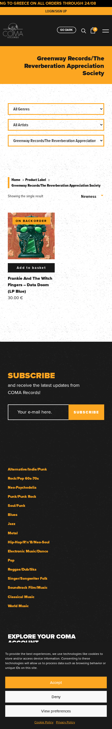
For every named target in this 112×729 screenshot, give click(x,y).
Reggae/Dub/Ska (22, 569)
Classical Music (21, 597)
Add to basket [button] (31, 267)
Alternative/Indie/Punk (27, 469)
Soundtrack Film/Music (27, 587)
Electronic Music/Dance (28, 551)
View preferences (56, 711)
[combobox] (92, 194)
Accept (56, 682)
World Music (18, 606)
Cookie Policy (43, 722)
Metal (13, 533)
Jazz (11, 524)
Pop (11, 560)
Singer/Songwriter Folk (27, 578)
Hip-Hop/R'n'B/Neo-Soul (28, 542)
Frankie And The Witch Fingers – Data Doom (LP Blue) (30, 284)
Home (15, 179)
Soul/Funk (16, 505)
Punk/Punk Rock (22, 496)
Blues (12, 514)
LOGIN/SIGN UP (56, 11)
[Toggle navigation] (105, 30)
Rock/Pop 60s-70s (23, 478)
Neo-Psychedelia (22, 487)
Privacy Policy (65, 722)
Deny (56, 696)
